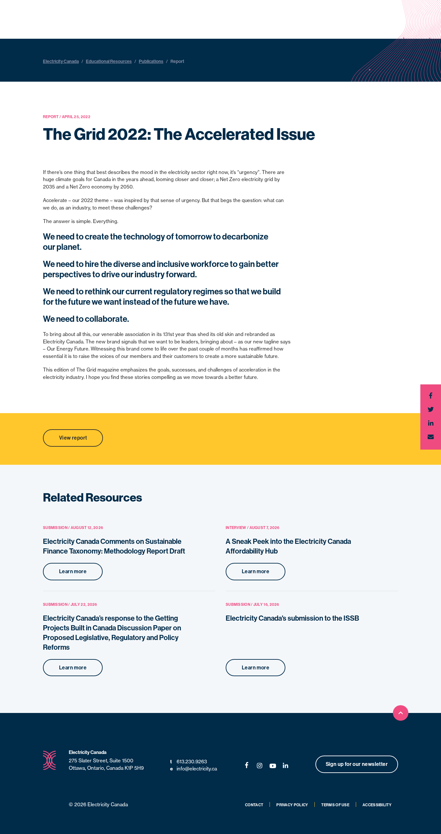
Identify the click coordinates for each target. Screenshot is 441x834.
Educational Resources (109, 61)
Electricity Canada (61, 61)
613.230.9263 (188, 761)
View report (73, 438)
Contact (254, 805)
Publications (151, 61)
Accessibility (377, 805)
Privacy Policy (292, 805)
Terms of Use (335, 805)
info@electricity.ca (193, 769)
